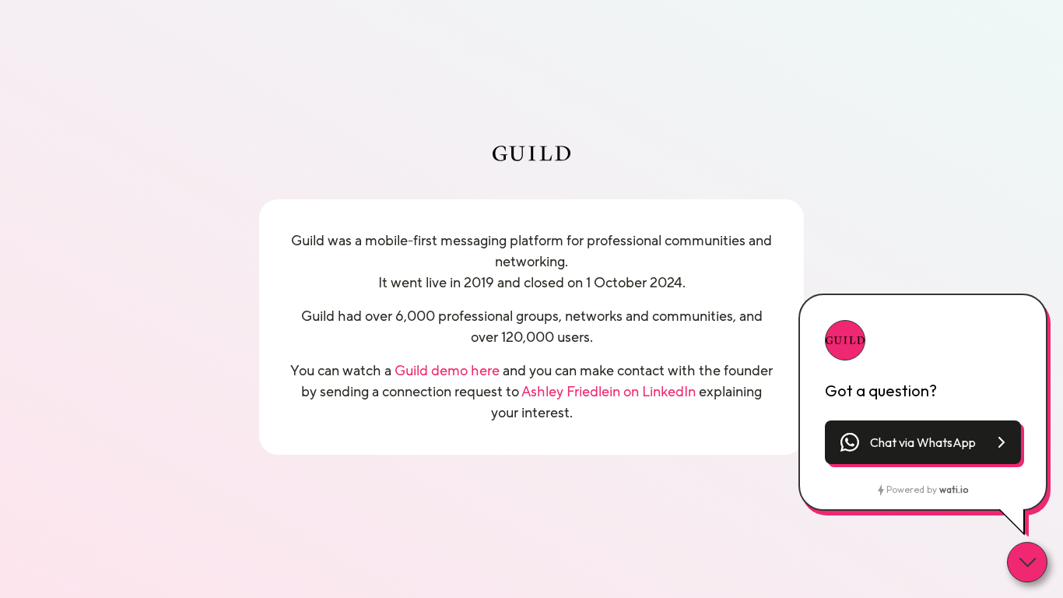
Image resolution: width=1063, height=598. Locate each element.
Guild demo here (447, 370)
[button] (923, 442)
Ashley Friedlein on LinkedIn (608, 391)
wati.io (953, 489)
